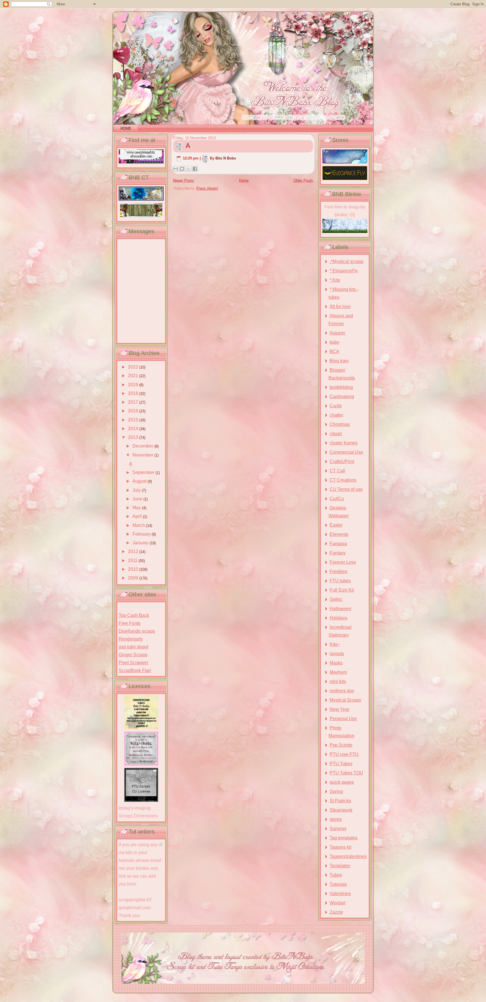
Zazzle (336, 912)
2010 (133, 569)
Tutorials (338, 884)
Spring (336, 791)
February (142, 534)
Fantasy (338, 553)
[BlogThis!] (182, 169)
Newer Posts (183, 180)
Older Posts (303, 180)
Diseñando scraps (137, 631)
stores (336, 819)
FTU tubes (340, 580)
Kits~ (335, 644)
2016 (133, 410)
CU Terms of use (346, 489)
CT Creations (343, 480)
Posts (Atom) (207, 188)
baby (334, 342)
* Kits (335, 280)
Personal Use (343, 718)
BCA (334, 351)
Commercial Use (346, 452)
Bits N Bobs (225, 158)
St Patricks (340, 800)
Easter (336, 525)
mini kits (338, 681)
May (137, 507)
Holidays (338, 617)
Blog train (339, 360)
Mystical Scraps (345, 700)
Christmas (340, 424)
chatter (336, 415)
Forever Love (343, 562)
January (141, 542)
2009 (133, 578)
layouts (337, 653)
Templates (340, 865)
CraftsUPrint (342, 461)
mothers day (342, 690)
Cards (336, 405)
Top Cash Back (134, 615)
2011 (133, 560)
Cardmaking (342, 396)
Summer (338, 828)
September (144, 472)
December (143, 446)
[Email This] (175, 169)
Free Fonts (129, 623)
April (137, 516)
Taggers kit (340, 847)
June (137, 498)
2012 (133, 551)
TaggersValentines (348, 856)
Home (125, 128)
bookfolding (341, 387)
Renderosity (131, 639)
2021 (133, 375)
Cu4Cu (337, 498)
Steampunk (341, 810)
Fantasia (338, 543)
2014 (133, 428)
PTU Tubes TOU (346, 772)
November (143, 455)
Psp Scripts (341, 745)
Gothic (336, 599)
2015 (133, 419)
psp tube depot (133, 646)
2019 (133, 384)
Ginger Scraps (133, 654)
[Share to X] (188, 169)
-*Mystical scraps (346, 261)
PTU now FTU (344, 754)
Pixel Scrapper (133, 662)
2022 (133, 367)
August (140, 481)
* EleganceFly (344, 270)
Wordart (337, 902)
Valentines (340, 893)
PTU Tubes (341, 763)
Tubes (336, 875)
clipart (336, 433)
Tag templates (343, 837)
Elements (339, 534)
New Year (339, 709)
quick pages (342, 782)
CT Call (337, 470)
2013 (133, 437)
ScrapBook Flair (135, 670)
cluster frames (343, 443)
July (137, 490)
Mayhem (338, 672)
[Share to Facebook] (195, 169)
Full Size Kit (342, 590)
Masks (336, 662)
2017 (133, 402)
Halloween (340, 608)
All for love (340, 306)
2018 (133, 393)
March (139, 525)
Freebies (338, 571)
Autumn (337, 333)
